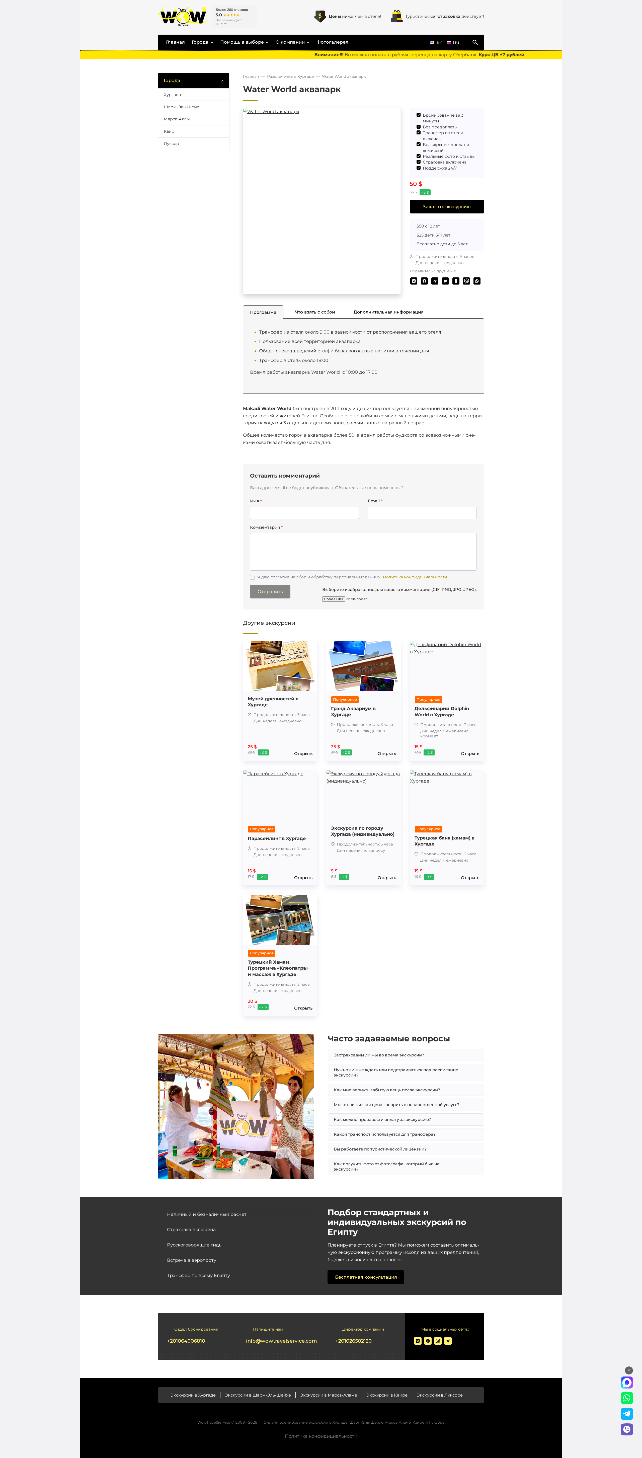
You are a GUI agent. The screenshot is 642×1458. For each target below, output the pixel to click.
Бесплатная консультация (366, 1277)
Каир (169, 131)
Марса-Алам (177, 118)
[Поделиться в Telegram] (435, 281)
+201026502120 (353, 1341)
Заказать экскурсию (447, 206)
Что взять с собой (315, 312)
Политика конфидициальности (321, 1436)
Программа (263, 312)
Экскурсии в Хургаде (193, 1395)
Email (375, 500)
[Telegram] (448, 1341)
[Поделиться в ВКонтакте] (414, 281)
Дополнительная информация (389, 312)
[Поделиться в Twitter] (445, 281)
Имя (256, 500)
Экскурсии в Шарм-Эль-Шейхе (258, 1395)
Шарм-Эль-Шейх (181, 106)
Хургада (172, 94)
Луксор (171, 143)
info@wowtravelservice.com (281, 1341)
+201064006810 (186, 1341)
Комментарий (266, 527)
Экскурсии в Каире (387, 1395)
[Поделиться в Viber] (466, 281)
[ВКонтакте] (418, 1341)
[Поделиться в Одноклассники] (456, 281)
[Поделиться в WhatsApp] (477, 281)
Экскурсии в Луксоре (440, 1395)
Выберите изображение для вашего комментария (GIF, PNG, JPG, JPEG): (399, 589)
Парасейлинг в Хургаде (277, 838)
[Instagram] (438, 1341)
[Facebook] (428, 1341)
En (440, 42)
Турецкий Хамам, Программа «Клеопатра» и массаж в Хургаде (278, 968)
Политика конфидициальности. (415, 577)
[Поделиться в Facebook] (424, 281)
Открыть (303, 753)
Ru (456, 42)
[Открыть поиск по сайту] (474, 43)
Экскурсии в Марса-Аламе (328, 1395)
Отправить (270, 591)
